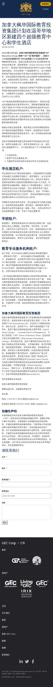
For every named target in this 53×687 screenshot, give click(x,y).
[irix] (26, 593)
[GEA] (20, 560)
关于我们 (6, 613)
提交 (5, 522)
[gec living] (11, 583)
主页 (4, 606)
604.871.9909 (6, 674)
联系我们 (45, 4)
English (46, 9)
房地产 (5, 627)
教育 (4, 620)
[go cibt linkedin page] (20, 661)
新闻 (4, 641)
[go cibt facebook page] (32, 661)
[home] (26, 9)
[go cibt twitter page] (26, 661)
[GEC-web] (42, 583)
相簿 (4, 648)
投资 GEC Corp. (9, 634)
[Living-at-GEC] (26, 583)
